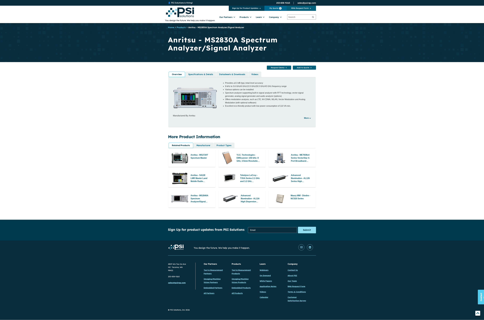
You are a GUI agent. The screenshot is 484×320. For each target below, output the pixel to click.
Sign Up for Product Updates (245, 8)
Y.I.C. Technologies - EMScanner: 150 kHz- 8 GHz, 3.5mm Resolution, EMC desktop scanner (248, 158)
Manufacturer (203, 145)
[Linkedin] (310, 250)
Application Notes (268, 286)
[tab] (177, 74)
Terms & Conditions (297, 292)
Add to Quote (303, 67)
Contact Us (293, 270)
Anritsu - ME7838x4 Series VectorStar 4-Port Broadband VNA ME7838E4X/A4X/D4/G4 (300, 158)
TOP (478, 313)
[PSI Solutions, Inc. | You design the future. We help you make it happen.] (176, 248)
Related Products (181, 145)
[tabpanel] (242, 100)
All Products (237, 293)
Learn (259, 17)
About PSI (292, 275)
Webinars (264, 270)
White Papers (266, 281)
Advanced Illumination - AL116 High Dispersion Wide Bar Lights (250, 198)
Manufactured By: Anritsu (184, 116)
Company (274, 17)
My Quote (275, 8)
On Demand (265, 275)
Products (244, 17)
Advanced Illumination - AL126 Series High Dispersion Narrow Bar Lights (300, 178)
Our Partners (225, 17)
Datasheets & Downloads (232, 74)
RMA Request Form (300, 8)
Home (171, 27)
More (306, 118)
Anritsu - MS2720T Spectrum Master (199, 156)
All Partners (209, 293)
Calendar (264, 297)
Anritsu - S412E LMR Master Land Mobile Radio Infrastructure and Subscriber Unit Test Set (200, 178)
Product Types (224, 145)
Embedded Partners (213, 288)
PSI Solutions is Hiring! (182, 3)
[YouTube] (301, 250)
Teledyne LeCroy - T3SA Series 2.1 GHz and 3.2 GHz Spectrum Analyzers (250, 178)
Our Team (292, 281)
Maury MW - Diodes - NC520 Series (300, 197)
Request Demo (277, 67)
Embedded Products (241, 288)
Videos (254, 74)
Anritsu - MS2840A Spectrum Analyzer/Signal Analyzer (199, 198)
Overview (177, 74)
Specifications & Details (200, 74)
